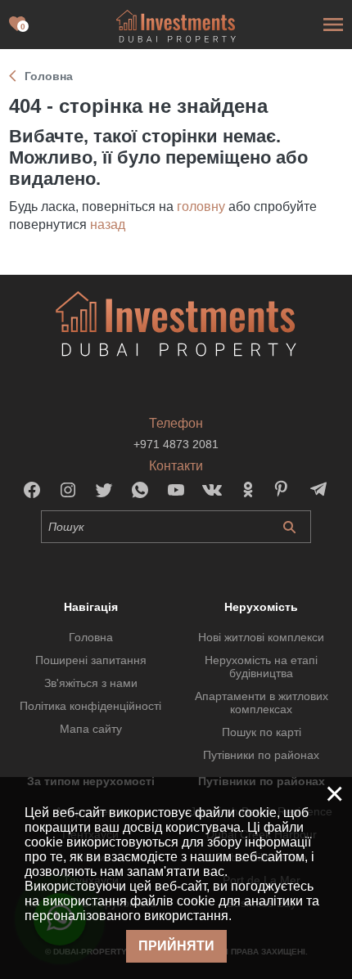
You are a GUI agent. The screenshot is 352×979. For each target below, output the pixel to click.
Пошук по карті (261, 732)
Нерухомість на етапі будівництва (261, 666)
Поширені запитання (91, 660)
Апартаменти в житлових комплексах (261, 702)
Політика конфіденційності (90, 705)
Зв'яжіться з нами (91, 682)
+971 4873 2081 (176, 444)
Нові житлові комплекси (261, 637)
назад (107, 224)
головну (201, 206)
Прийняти (176, 946)
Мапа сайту (91, 728)
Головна (91, 637)
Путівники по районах (261, 754)
